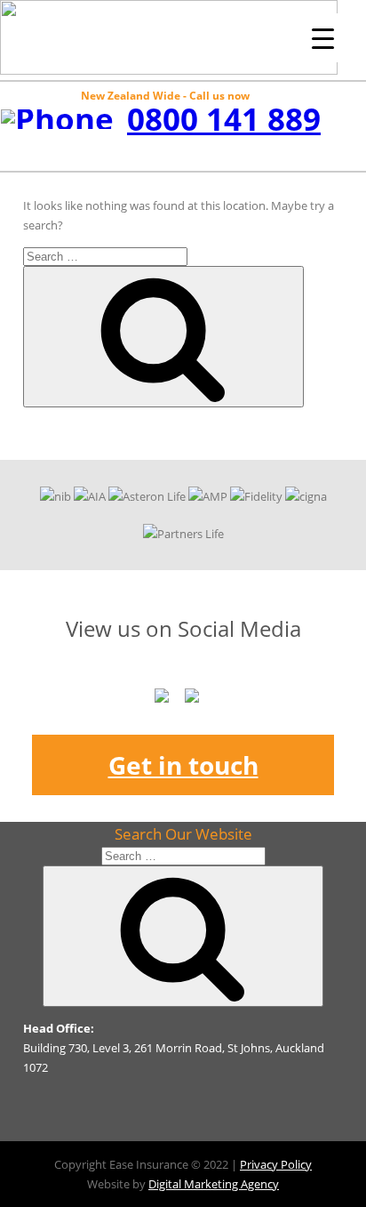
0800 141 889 (224, 119)
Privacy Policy (276, 1164)
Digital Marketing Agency (213, 1184)
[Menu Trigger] (322, 37)
